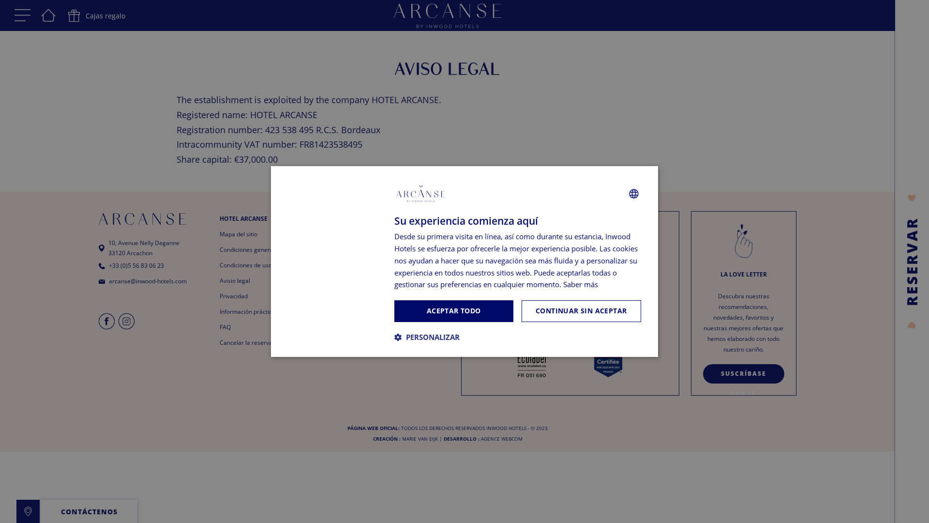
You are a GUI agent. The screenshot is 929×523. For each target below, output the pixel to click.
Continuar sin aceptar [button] (581, 310)
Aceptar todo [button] (454, 310)
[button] (427, 337)
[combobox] (634, 194)
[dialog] (464, 261)
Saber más (580, 284)
